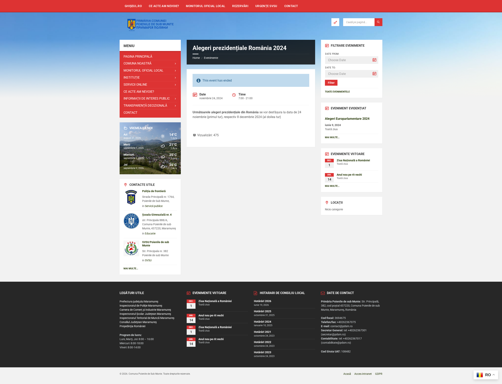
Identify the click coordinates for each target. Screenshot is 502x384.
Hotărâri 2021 (262, 331)
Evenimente (211, 57)
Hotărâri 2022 (262, 342)
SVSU (148, 260)
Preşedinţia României (132, 326)
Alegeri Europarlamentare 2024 (347, 119)
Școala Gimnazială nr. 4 (157, 214)
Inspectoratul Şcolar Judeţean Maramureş (145, 313)
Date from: (332, 54)
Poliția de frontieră (154, 191)
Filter (331, 82)
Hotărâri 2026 (262, 301)
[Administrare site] (335, 22)
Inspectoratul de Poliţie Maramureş (141, 305)
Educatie (150, 233)
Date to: (330, 67)
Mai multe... (131, 268)
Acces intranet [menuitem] (363, 373)
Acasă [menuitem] (347, 373)
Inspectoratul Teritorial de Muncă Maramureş (147, 318)
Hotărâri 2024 (262, 321)
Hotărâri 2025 (262, 311)
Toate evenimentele (337, 91)
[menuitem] (133, 6)
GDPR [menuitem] (378, 373)
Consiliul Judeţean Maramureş (138, 322)
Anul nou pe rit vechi (349, 174)
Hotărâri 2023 (262, 352)
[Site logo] (149, 32)
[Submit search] (378, 22)
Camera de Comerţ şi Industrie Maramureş (145, 309)
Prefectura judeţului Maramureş (139, 301)
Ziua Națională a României (353, 160)
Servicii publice (154, 206)
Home (196, 57)
